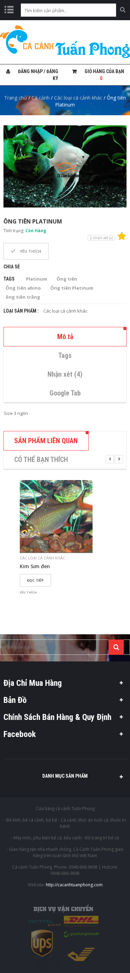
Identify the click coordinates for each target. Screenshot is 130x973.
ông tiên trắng (23, 297)
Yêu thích (30, 251)
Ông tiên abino (23, 288)
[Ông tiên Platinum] (65, 166)
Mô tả (65, 336)
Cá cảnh (41, 97)
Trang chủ (15, 97)
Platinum (36, 279)
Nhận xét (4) (65, 374)
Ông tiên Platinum (71, 288)
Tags (65, 355)
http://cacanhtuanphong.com (74, 885)
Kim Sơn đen (35, 566)
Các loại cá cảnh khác (78, 97)
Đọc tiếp (35, 580)
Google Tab (65, 393)
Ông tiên (67, 279)
